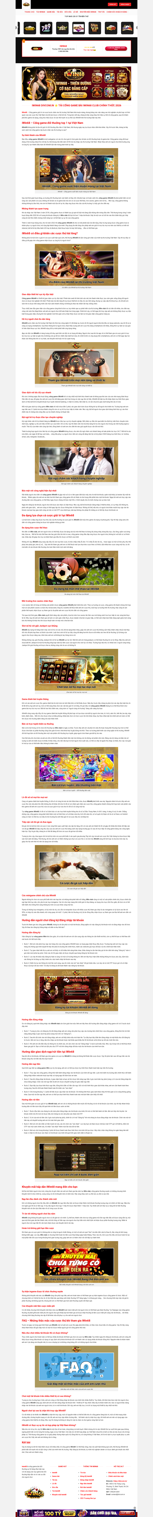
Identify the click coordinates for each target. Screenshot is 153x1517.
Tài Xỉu (60, 12)
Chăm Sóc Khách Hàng (117, 12)
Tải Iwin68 (40, 12)
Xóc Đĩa (68, 12)
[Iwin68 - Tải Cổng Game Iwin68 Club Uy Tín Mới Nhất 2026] (32, 4)
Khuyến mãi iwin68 (88, 12)
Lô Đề (75, 12)
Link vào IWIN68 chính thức (116, 48)
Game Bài (51, 12)
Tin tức (101, 12)
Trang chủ (29, 12)
